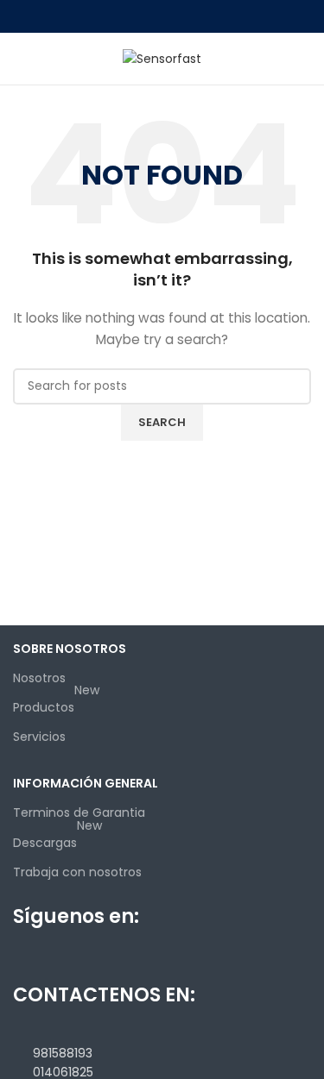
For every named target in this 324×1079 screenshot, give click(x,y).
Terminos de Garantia (79, 812)
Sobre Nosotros (69, 648)
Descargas (57, 839)
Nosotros (39, 678)
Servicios (39, 736)
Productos (56, 704)
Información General (85, 783)
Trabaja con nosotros (77, 872)
